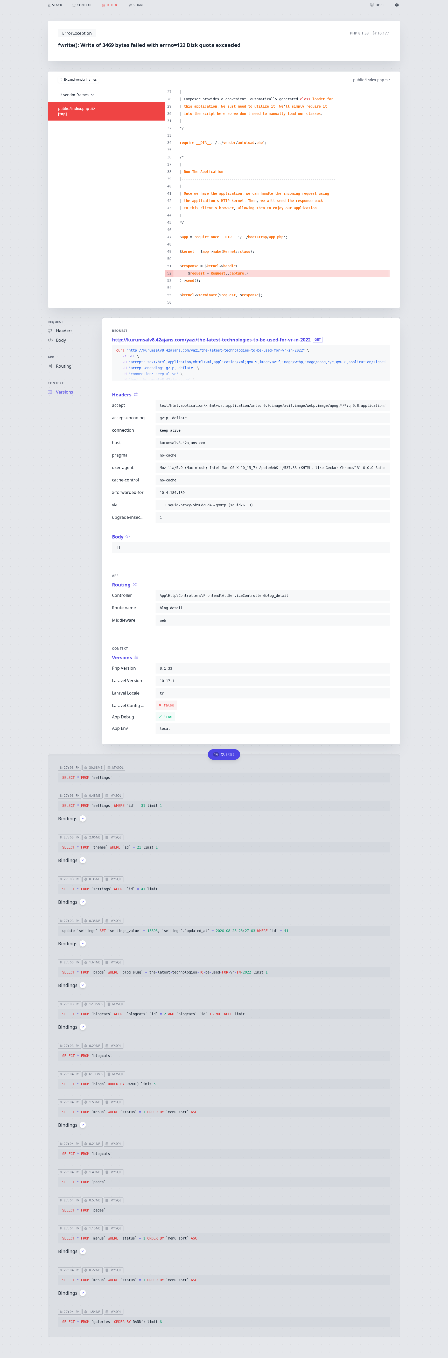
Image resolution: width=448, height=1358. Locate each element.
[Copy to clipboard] (384, 350)
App (51, 357)
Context (56, 383)
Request (55, 322)
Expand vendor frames (80, 79)
